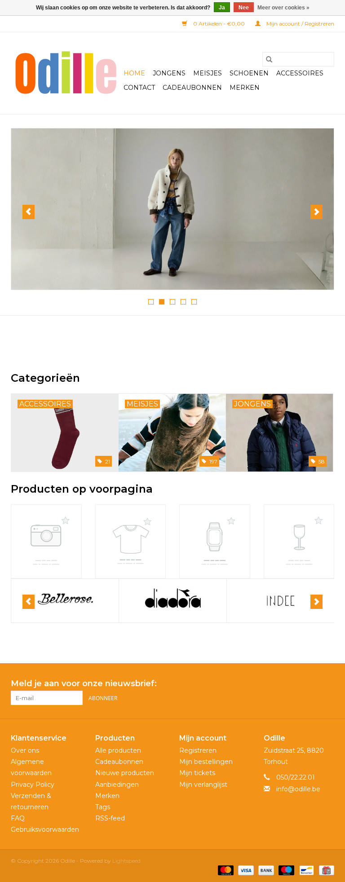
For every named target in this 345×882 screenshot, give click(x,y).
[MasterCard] (225, 869)
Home (134, 73)
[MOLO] (280, 600)
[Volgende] (316, 212)
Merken (245, 88)
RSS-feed (110, 818)
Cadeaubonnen (192, 88)
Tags (102, 807)
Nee (244, 7)
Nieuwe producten (124, 773)
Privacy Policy (32, 785)
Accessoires (299, 73)
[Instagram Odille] (327, 684)
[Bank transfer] (265, 869)
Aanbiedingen (117, 785)
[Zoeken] (269, 59)
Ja (222, 7)
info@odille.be (298, 789)
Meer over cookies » (283, 7)
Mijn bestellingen (206, 762)
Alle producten (118, 750)
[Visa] (245, 869)
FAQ (18, 818)
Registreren (198, 750)
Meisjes (207, 73)
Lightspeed (126, 860)
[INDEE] (172, 600)
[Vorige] (28, 212)
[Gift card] (325, 869)
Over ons (25, 750)
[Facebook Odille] (311, 684)
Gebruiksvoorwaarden (45, 829)
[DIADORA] (65, 600)
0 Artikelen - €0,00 (219, 23)
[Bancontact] (305, 869)
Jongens (169, 73)
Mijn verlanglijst (203, 785)
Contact (139, 88)
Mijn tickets (197, 773)
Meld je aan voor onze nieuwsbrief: (84, 683)
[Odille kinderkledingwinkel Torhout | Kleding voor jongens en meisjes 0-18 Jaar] (66, 73)
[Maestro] (285, 869)
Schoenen (249, 73)
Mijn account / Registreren (299, 23)
